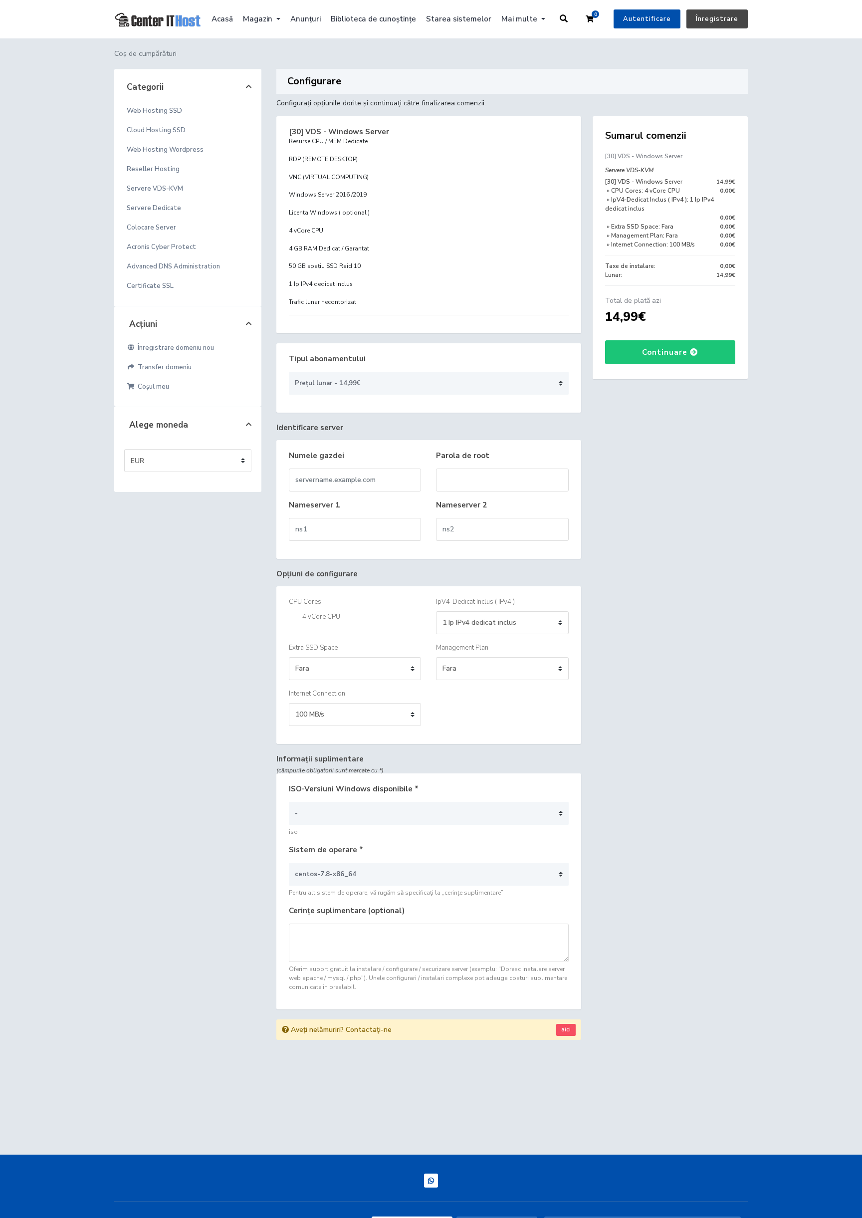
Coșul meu (152, 386)
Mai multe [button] (520, 19)
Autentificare (647, 18)
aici (566, 1029)
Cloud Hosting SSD (156, 130)
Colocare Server (151, 227)
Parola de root (462, 456)
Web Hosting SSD (154, 110)
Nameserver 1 (314, 505)
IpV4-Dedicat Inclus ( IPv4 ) (475, 601)
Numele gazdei (316, 456)
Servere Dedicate (154, 208)
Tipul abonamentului (327, 359)
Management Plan (462, 647)
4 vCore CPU (320, 616)
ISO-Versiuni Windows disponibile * (354, 789)
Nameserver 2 (461, 505)
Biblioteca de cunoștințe (373, 19)
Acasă (222, 19)
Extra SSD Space (313, 647)
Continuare (666, 352)
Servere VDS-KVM (155, 188)
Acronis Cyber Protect (161, 247)
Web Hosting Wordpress (165, 149)
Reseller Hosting (153, 169)
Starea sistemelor (458, 19)
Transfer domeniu (163, 367)
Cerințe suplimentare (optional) (347, 911)
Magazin (258, 19)
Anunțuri (305, 19)
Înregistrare (717, 18)
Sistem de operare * (326, 850)
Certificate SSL (150, 285)
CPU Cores (305, 601)
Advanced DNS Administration (173, 266)
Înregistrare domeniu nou (174, 347)
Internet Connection (317, 693)
